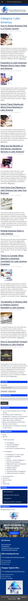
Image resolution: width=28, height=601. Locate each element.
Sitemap (23, 597)
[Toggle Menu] (2, 2)
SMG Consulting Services (14, 2)
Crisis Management (11, 446)
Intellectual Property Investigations (16, 464)
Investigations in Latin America (15, 454)
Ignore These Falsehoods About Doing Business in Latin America (12, 107)
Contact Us (5, 478)
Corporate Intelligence (12, 444)
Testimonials (6, 483)
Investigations (8, 451)
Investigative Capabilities (13, 456)
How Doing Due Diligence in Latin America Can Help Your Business (14, 190)
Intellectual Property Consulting (15, 473)
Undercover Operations (13, 466)
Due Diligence (10, 443)
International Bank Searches (11, 495)
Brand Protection (11, 469)
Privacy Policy (12, 599)
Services (4, 436)
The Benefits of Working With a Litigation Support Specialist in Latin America (14, 305)
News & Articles (7, 480)
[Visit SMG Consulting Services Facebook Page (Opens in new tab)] (18, 599)
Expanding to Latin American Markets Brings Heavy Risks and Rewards (14, 66)
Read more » (22, 58)
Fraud (8, 458)
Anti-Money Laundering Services (15, 448)
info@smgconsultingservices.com (15, 557)
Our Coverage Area (7, 476)
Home (4, 435)
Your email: (4, 385)
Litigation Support (11, 467)
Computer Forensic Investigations (16, 471)
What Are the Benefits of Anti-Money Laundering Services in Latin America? (12, 149)
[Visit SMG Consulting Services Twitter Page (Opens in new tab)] (19, 599)
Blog (3, 482)
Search (4, 403)
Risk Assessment (9, 439)
